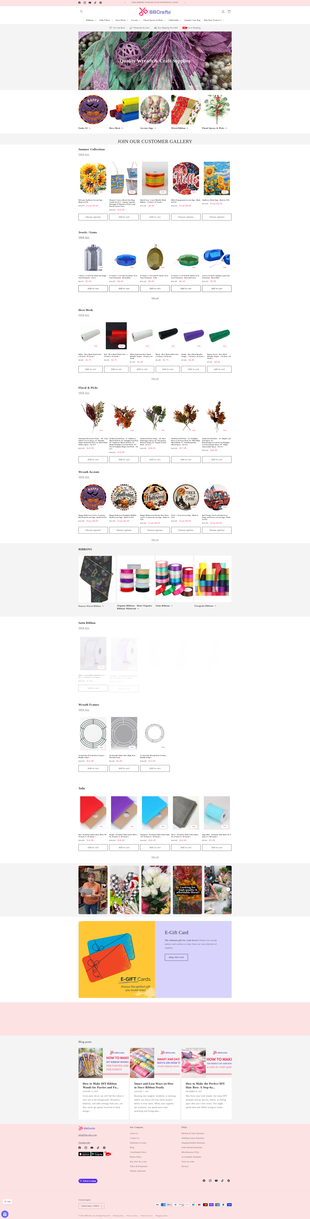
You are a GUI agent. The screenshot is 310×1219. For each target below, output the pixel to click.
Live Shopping (195, 28)
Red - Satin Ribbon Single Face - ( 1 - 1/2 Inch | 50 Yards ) (216, 675)
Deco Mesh (114, 128)
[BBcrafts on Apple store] (84, 1155)
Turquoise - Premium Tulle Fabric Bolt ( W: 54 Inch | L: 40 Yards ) (155, 836)
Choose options (93, 217)
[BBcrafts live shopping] (107, 1155)
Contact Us (134, 1138)
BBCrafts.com (90, 1216)
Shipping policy (162, 1216)
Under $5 (83, 128)
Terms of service (147, 1216)
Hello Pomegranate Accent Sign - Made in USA (186, 201)
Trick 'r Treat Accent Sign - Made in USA (184, 516)
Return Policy (136, 1157)
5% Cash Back (119, 28)
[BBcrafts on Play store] (97, 1155)
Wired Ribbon (178, 128)
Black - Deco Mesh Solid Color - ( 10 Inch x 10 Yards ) (168, 355)
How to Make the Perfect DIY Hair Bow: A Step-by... (205, 1085)
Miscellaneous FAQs (190, 1152)
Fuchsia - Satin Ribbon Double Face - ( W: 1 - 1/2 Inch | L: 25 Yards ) (154, 675)
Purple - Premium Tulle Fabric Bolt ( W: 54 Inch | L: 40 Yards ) (123, 836)
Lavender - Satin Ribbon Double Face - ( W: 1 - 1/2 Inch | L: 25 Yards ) (123, 675)
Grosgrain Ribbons (203, 605)
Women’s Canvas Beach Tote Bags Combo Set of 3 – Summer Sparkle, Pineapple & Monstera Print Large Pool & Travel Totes (122, 203)
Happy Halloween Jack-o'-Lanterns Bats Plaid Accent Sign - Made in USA (92, 516)
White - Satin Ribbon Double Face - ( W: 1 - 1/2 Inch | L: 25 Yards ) (92, 675)
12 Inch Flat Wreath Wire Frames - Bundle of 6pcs (153, 756)
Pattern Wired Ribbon (89, 605)
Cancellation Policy (138, 1152)
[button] (81, 11)
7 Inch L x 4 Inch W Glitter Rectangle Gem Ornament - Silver (92, 277)
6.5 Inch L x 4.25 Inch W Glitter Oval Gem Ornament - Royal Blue (123, 277)
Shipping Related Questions (193, 1143)
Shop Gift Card (176, 957)
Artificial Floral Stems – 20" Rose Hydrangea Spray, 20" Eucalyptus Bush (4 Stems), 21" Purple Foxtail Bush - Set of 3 (153, 442)
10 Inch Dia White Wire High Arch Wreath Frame (122, 756)
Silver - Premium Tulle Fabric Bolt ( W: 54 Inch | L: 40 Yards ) (185, 836)
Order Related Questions (192, 1148)
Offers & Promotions (138, 1166)
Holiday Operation (138, 1171)
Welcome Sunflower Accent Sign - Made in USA (90, 201)
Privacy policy (132, 1216)
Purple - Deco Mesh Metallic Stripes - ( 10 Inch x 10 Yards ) (192, 355)
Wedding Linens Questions (193, 1138)
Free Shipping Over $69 (168, 28)
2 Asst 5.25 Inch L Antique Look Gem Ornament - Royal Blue (216, 277)
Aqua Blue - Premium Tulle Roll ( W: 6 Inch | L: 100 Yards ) (216, 836)
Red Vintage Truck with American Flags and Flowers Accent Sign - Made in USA (216, 517)
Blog (132, 1148)
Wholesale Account (141, 28)
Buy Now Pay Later (138, 1162)
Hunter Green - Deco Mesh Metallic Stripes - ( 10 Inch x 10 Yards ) (219, 356)
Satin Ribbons (163, 605)
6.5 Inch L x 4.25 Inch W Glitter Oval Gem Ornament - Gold (154, 277)
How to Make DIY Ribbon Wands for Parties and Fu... (101, 1085)
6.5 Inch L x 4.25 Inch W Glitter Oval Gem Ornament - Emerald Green (185, 277)
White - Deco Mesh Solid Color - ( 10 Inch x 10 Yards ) (90, 355)
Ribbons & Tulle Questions (193, 1133)
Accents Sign (146, 128)
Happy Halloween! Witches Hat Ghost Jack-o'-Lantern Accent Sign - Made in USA (154, 517)
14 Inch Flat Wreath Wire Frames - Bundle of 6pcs (91, 756)
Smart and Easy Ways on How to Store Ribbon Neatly (154, 1085)
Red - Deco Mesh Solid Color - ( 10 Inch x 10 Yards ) (116, 355)
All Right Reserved (103, 1216)
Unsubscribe (84, 1142)
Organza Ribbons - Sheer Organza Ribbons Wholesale (134, 607)
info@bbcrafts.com (87, 1135)
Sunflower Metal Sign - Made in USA (215, 200)
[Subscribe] (177, 1026)
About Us (134, 1133)
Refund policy (118, 1216)
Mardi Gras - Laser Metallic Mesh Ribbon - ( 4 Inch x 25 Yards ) (153, 201)
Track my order (188, 1162)
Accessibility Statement (191, 1157)
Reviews (185, 1166)
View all (155, 298)
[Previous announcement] (125, 2)
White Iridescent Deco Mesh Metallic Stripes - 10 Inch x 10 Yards (141, 356)
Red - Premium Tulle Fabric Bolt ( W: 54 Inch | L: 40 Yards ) (92, 836)
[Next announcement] (185, 2)
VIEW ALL (84, 237)
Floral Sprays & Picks (213, 128)
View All (84, 154)
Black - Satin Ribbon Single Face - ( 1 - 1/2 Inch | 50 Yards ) (185, 675)
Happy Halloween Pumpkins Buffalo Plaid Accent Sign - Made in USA (122, 516)
